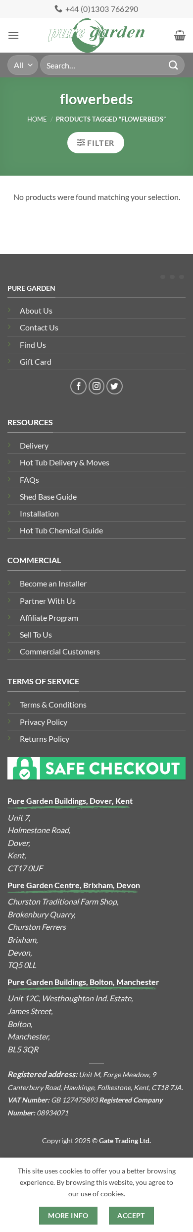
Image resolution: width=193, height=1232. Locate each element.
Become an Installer (53, 583)
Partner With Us (48, 600)
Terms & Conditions (53, 704)
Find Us (33, 344)
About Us (36, 310)
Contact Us (39, 327)
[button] (13, 35)
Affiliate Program (49, 617)
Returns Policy (44, 738)
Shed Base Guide (48, 496)
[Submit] (174, 64)
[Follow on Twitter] (114, 386)
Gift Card (35, 361)
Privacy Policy (43, 721)
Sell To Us (36, 634)
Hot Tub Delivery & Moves (64, 462)
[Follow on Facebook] (78, 386)
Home (37, 119)
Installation (39, 513)
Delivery (34, 445)
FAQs (29, 479)
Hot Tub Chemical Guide (61, 530)
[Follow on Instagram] (97, 386)
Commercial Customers (60, 651)
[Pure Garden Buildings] (97, 35)
